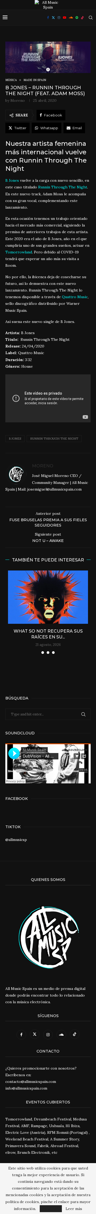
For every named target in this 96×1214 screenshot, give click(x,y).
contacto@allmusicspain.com (30, 1081)
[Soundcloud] (71, 17)
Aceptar (51, 1208)
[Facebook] (48, 17)
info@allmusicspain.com (26, 1088)
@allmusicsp (16, 839)
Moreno (17, 100)
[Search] (90, 17)
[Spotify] (76, 17)
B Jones (15, 438)
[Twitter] (53, 17)
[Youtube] (64, 17)
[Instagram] (59, 17)
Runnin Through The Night (54, 438)
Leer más (74, 1209)
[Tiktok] (82, 17)
